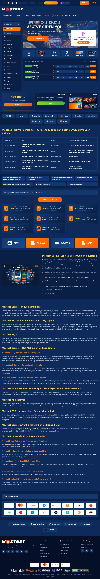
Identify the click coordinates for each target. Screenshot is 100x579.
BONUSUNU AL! (83, 43)
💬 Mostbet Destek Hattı (43, 184)
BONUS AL (58, 16)
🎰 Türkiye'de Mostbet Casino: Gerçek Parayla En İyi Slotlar (12, 178)
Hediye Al (87, 524)
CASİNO (26, 16)
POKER (75, 16)
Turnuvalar (51, 530)
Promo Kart (56, 524)
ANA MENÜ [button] (9, 24)
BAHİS (93, 66)
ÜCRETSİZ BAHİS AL (38, 39)
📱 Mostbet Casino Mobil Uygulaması (35, 178)
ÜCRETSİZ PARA (52, 3)
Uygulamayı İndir (38, 524)
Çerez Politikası (64, 550)
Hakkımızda (63, 553)
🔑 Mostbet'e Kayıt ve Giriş (84, 177)
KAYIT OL (84, 3)
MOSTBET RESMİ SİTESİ (50, 200)
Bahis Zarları (72, 524)
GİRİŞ (94, 3)
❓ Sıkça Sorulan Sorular (75, 184)
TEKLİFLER (66, 3)
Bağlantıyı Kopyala (19, 524)
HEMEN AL (18, 104)
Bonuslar (42, 544)
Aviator (47, 16)
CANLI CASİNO (36, 16)
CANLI (18, 16)
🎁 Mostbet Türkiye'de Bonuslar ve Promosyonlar (62, 178)
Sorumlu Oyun (64, 544)
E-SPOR (67, 16)
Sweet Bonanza (44, 553)
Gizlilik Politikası (64, 547)
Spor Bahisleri (44, 556)
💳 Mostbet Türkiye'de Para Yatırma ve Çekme (16, 184)
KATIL (51, 103)
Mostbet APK (43, 547)
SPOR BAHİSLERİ (8, 16)
